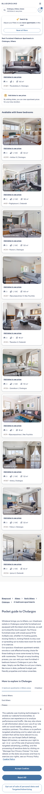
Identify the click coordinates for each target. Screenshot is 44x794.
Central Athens (7, 695)
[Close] (40, 709)
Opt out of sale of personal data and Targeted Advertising (22, 788)
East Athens (6, 700)
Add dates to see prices (12, 77)
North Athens (29, 598)
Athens (17, 598)
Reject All (22, 777)
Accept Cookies (22, 768)
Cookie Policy (9, 759)
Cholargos (6, 602)
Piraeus (4, 705)
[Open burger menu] (40, 4)
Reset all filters (22, 30)
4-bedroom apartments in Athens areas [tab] (16, 688)
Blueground (6, 598)
